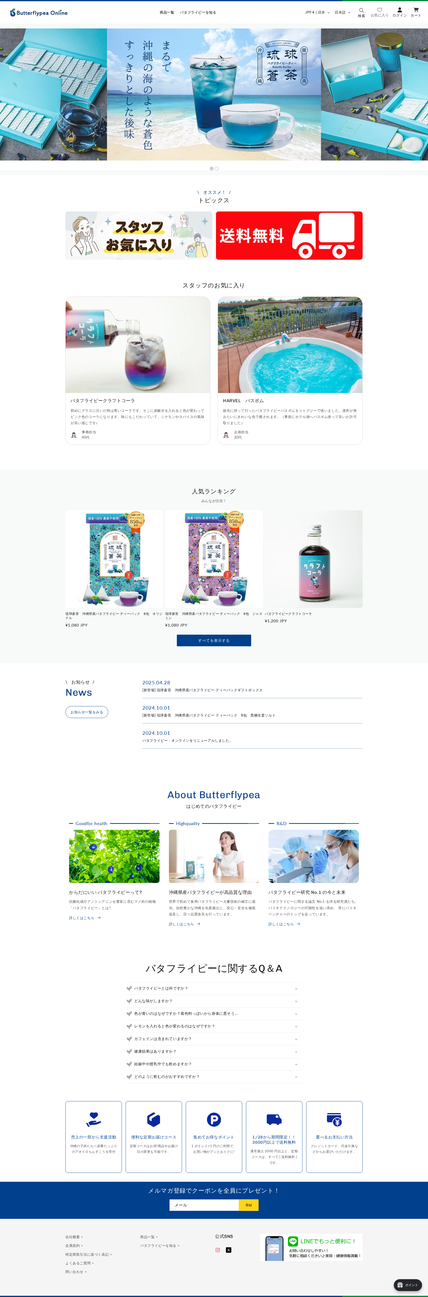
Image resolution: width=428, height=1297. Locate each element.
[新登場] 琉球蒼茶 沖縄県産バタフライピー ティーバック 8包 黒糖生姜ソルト (209, 715)
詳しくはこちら (81, 918)
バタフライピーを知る (159, 1245)
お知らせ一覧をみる (87, 712)
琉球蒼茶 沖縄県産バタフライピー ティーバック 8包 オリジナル (114, 616)
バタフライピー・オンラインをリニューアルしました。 (187, 740)
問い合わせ (75, 1272)
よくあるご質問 (78, 1263)
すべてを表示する (214, 640)
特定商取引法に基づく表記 (87, 1254)
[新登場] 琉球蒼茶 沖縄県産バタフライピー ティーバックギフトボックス (202, 690)
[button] (361, 12)
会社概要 (73, 1237)
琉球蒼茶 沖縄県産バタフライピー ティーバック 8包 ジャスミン (214, 616)
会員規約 (73, 1245)
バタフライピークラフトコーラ (288, 614)
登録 (248, 1205)
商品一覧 (148, 1237)
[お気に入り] (380, 12)
